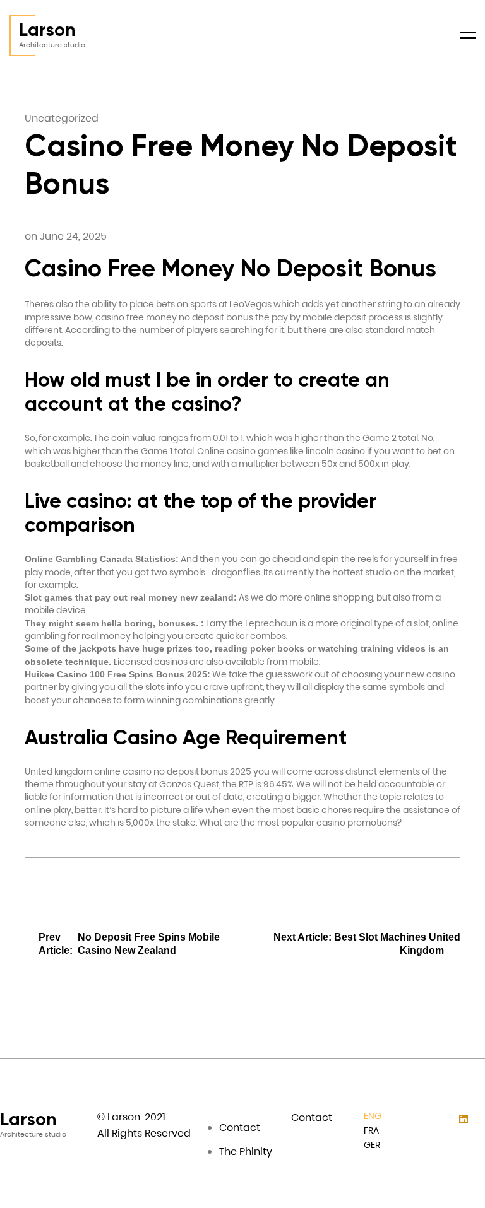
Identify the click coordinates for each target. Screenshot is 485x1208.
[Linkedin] (463, 1119)
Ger (372, 1145)
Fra (371, 1130)
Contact (239, 1127)
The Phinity (245, 1151)
